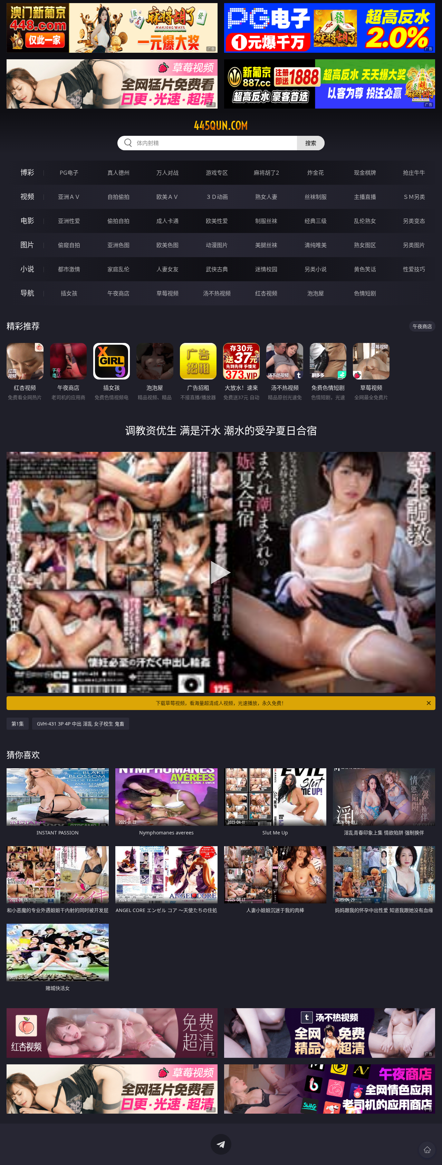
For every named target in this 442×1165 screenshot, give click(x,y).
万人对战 (167, 172)
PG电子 (69, 172)
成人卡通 (167, 221)
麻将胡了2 (266, 172)
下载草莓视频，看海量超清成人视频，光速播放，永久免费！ (221, 703)
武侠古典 (217, 269)
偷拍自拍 (118, 221)
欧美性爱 (217, 221)
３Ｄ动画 (217, 197)
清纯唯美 (316, 245)
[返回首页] (427, 1150)
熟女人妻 (266, 197)
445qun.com (221, 125)
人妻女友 (167, 269)
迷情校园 (266, 269)
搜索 (310, 143)
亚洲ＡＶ (69, 197)
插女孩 (69, 293)
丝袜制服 (316, 197)
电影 (27, 220)
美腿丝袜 (266, 245)
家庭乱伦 (118, 269)
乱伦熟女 (365, 221)
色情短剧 (365, 293)
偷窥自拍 (69, 245)
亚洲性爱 (69, 221)
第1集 (17, 723)
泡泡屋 (315, 293)
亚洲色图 (118, 245)
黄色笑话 (365, 269)
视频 (27, 196)
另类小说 (316, 269)
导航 (27, 293)
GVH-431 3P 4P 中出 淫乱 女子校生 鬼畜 (80, 723)
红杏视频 (266, 293)
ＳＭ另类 (414, 197)
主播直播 (365, 197)
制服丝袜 (266, 221)
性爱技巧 (414, 269)
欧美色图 (167, 245)
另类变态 (414, 221)
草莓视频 (167, 293)
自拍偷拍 (118, 197)
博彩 (27, 172)
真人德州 (118, 172)
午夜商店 (118, 293)
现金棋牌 (365, 172)
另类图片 (414, 245)
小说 (27, 269)
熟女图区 (365, 245)
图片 (27, 245)
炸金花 (315, 172)
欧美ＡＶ (167, 197)
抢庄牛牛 (414, 172)
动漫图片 (217, 245)
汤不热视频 (217, 293)
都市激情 (69, 269)
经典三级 (316, 221)
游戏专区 (217, 172)
